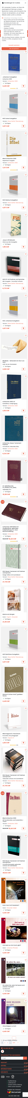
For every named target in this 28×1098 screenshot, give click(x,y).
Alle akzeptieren (14, 48)
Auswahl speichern (14, 45)
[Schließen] (25, 3)
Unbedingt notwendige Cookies (13, 18)
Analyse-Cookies (9, 28)
